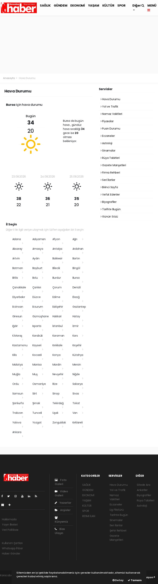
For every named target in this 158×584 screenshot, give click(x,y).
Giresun (17, 316)
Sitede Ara (143, 485)
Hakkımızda (9, 519)
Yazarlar (65, 503)
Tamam (136, 580)
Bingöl (76, 268)
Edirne (56, 297)
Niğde (76, 374)
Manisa (37, 364)
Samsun (17, 393)
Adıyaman (39, 239)
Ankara (16, 432)
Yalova (16, 422)
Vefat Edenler (110, 194)
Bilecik (56, 268)
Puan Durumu (110, 128)
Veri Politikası (10, 530)
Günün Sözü (109, 216)
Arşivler (65, 510)
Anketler (142, 490)
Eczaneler (108, 136)
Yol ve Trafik (109, 106)
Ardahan (78, 249)
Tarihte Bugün (110, 209)
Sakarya (77, 384)
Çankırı (36, 287)
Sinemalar (116, 520)
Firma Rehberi (110, 172)
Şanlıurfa (18, 403)
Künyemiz (61, 522)
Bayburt (37, 268)
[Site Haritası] (4, 505)
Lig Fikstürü (117, 510)
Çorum (57, 287)
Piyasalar (107, 121)
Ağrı (74, 239)
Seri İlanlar (108, 180)
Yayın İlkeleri (10, 524)
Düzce (36, 297)
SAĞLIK (45, 5)
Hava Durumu (110, 99)
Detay (119, 580)
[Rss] (37, 496)
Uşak (55, 413)
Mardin (56, 364)
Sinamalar (108, 150)
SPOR (121, 5)
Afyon (56, 239)
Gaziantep (79, 307)
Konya (56, 355)
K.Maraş (17, 336)
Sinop (56, 393)
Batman (17, 268)
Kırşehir (77, 345)
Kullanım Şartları (12, 543)
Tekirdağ (58, 403)
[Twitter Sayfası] (10, 496)
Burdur (56, 278)
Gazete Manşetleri (113, 165)
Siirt (34, 393)
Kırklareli (77, 422)
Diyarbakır (18, 297)
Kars (75, 336)
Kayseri (37, 345)
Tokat (76, 403)
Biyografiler (109, 202)
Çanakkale (19, 287)
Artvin (16, 258)
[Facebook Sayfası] (3, 496)
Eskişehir (57, 307)
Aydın (36, 258)
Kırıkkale (57, 345)
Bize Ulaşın (60, 531)
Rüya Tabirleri (110, 158)
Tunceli (37, 413)
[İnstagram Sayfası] (17, 496)
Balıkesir (57, 258)
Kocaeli (37, 355)
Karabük (37, 336)
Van (74, 413)
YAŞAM (93, 5)
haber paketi (8, 579)
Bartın (76, 258)
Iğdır (15, 326)
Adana (16, 239)
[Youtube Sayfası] (24, 496)
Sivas (75, 393)
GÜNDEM (60, 5)
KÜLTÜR (108, 5)
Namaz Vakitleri (111, 114)
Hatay (76, 316)
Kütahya (77, 355)
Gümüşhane (40, 316)
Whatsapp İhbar (12, 548)
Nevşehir (57, 374)
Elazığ (76, 297)
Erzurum (37, 307)
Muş (35, 374)
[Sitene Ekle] (11, 505)
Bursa (76, 278)
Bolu (35, 278)
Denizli (76, 287)
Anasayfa (9, 78)
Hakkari (57, 316)
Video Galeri (61, 493)
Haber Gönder (11, 553)
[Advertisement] (79, 45)
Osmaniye (39, 384)
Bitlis (15, 278)
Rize (54, 384)
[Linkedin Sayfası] (30, 496)
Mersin (76, 364)
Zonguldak (59, 422)
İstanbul (57, 326)
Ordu (15, 384)
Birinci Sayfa (109, 187)
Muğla (16, 374)
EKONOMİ (77, 5)
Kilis (14, 355)
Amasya (37, 249)
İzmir (75, 326)
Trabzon (17, 413)
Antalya (57, 249)
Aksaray (17, 249)
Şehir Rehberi (118, 530)
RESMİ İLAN (88, 516)
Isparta (36, 326)
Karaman (58, 336)
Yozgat (37, 422)
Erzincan (17, 307)
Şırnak (36, 403)
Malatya (17, 364)
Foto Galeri (61, 482)
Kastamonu (20, 345)
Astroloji (106, 143)
